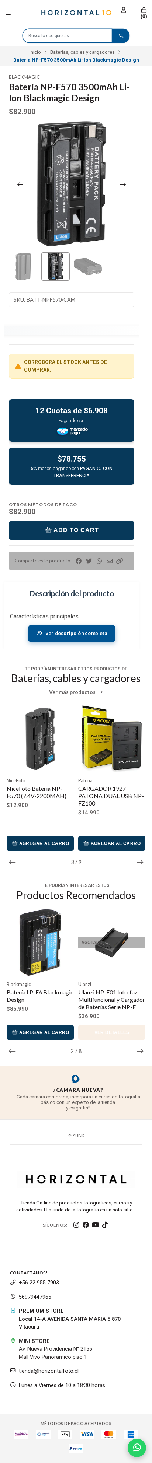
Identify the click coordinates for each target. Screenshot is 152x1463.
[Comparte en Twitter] (89, 561)
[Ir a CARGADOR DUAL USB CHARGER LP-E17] (111, 738)
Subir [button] (78, 1135)
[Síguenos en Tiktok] (105, 1225)
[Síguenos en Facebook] (86, 1225)
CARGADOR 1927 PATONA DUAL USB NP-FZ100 (39, 796)
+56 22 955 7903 (39, 1283)
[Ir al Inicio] (76, 13)
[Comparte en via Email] (109, 561)
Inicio (35, 52)
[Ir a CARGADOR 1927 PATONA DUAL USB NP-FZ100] (40, 738)
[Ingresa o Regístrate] (123, 10)
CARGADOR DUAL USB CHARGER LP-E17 (109, 792)
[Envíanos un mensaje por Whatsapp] (137, 1448)
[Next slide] (122, 184)
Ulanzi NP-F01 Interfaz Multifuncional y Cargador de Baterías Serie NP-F (86, 999)
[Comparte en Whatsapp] (99, 561)
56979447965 (35, 1297)
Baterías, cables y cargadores (82, 52)
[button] (120, 561)
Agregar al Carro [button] (43, 843)
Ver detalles (86, 1032)
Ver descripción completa (76, 633)
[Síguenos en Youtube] (95, 1225)
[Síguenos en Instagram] (76, 1225)
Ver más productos (73, 692)
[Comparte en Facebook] (78, 561)
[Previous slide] (20, 184)
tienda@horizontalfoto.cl (49, 1371)
